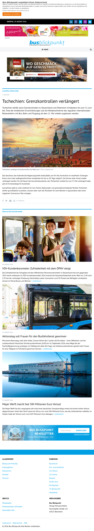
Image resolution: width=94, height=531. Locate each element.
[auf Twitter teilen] (6, 200)
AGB (25, 523)
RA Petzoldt (53, 485)
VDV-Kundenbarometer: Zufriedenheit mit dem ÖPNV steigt (36, 268)
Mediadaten (7, 503)
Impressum (6, 523)
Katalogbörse (7, 467)
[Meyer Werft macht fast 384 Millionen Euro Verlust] (47, 374)
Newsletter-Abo (8, 510)
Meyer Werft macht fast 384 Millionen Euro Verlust (31, 404)
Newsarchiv (6, 471)
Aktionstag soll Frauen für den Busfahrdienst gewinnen (34, 336)
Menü (45, 49)
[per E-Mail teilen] (10, 200)
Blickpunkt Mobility (10, 463)
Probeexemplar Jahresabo (12, 506)
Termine (5, 478)
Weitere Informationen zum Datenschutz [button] (15, 10)
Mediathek (53, 492)
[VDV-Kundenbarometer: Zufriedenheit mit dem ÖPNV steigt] (47, 239)
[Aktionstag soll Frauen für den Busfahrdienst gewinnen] (47, 307)
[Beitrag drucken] (14, 200)
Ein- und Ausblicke (56, 467)
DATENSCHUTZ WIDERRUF (81, 434)
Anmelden (81, 430)
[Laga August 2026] (46, 31)
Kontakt (5, 474)
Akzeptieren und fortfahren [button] (12, 14)
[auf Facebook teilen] (3, 200)
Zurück (21, 201)
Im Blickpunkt (54, 489)
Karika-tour (53, 481)
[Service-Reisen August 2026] (47, 69)
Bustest (52, 478)
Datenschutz (17, 523)
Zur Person (53, 471)
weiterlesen (36, 281)
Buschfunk (53, 463)
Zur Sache (53, 474)
